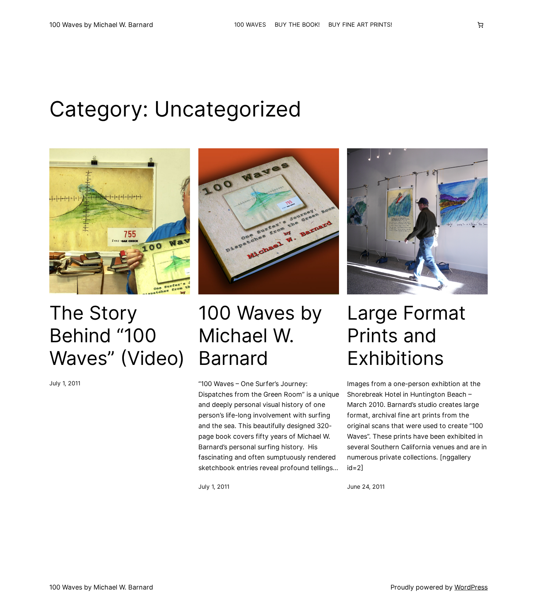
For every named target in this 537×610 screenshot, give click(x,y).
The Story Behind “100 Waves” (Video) (117, 336)
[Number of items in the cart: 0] (480, 25)
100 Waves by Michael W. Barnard (101, 24)
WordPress (471, 587)
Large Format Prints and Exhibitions (406, 336)
